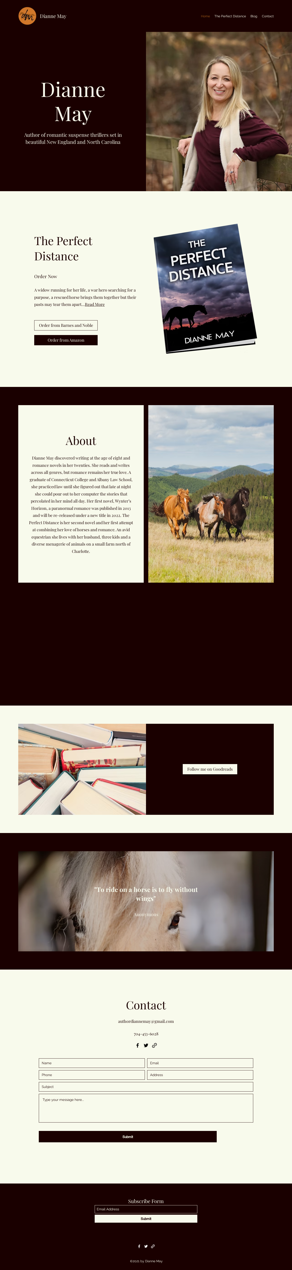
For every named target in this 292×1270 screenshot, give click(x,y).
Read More (95, 304)
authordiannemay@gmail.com (146, 1021)
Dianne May (53, 16)
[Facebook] (138, 1045)
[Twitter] (146, 1045)
